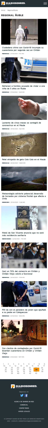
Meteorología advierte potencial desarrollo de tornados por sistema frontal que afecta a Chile (24, 196)
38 (42, 371)
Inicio (3, 10)
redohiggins (6, 239)
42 (30, 373)
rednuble (5, 54)
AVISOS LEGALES (24, 411)
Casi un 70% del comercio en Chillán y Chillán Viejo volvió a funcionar (21, 272)
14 (27, 366)
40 (18, 373)
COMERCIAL (24, 405)
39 (12, 373)
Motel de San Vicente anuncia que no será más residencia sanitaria (23, 234)
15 (32, 366)
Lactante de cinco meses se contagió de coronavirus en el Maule (21, 124)
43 (36, 373)
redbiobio (5, 202)
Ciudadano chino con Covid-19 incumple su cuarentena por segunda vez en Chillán (22, 49)
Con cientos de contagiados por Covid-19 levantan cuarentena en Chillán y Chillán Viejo (21, 351)
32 (6, 371)
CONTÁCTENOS (24, 408)
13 (21, 366)
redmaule (5, 129)
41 (24, 373)
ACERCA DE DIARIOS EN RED (24, 401)
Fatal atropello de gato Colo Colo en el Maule (24, 159)
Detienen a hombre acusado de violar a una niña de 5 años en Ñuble (23, 87)
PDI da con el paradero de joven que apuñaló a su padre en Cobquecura (24, 311)
